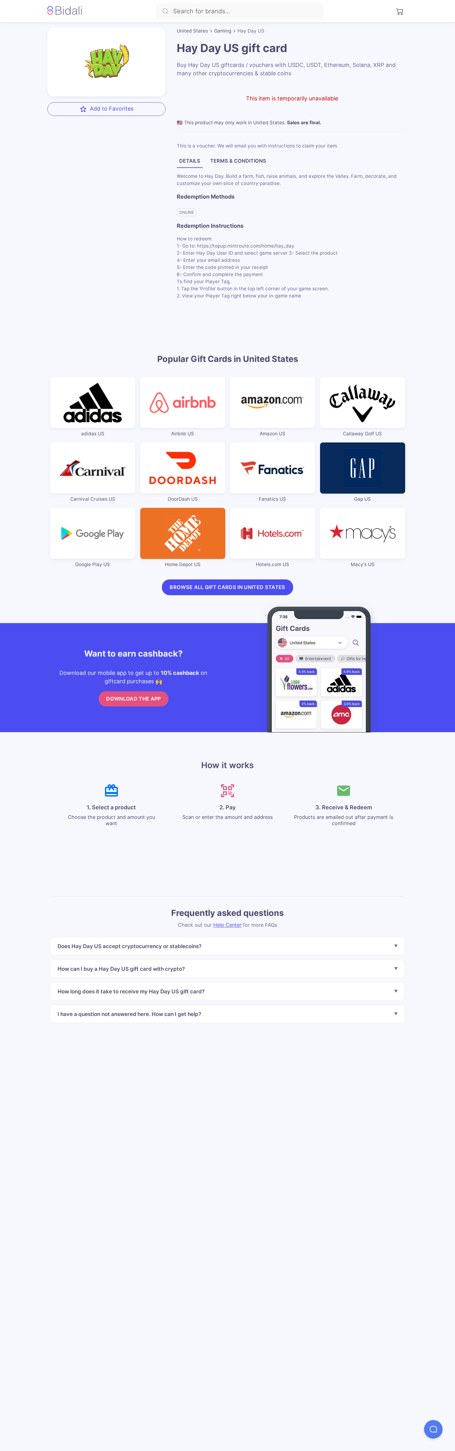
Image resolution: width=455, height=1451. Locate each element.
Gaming (222, 31)
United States (192, 31)
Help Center (227, 924)
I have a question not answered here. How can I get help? (129, 1013)
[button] (433, 1429)
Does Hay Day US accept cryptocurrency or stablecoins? (130, 946)
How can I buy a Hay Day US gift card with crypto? (121, 968)
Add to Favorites (111, 108)
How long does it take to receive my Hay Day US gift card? (131, 991)
